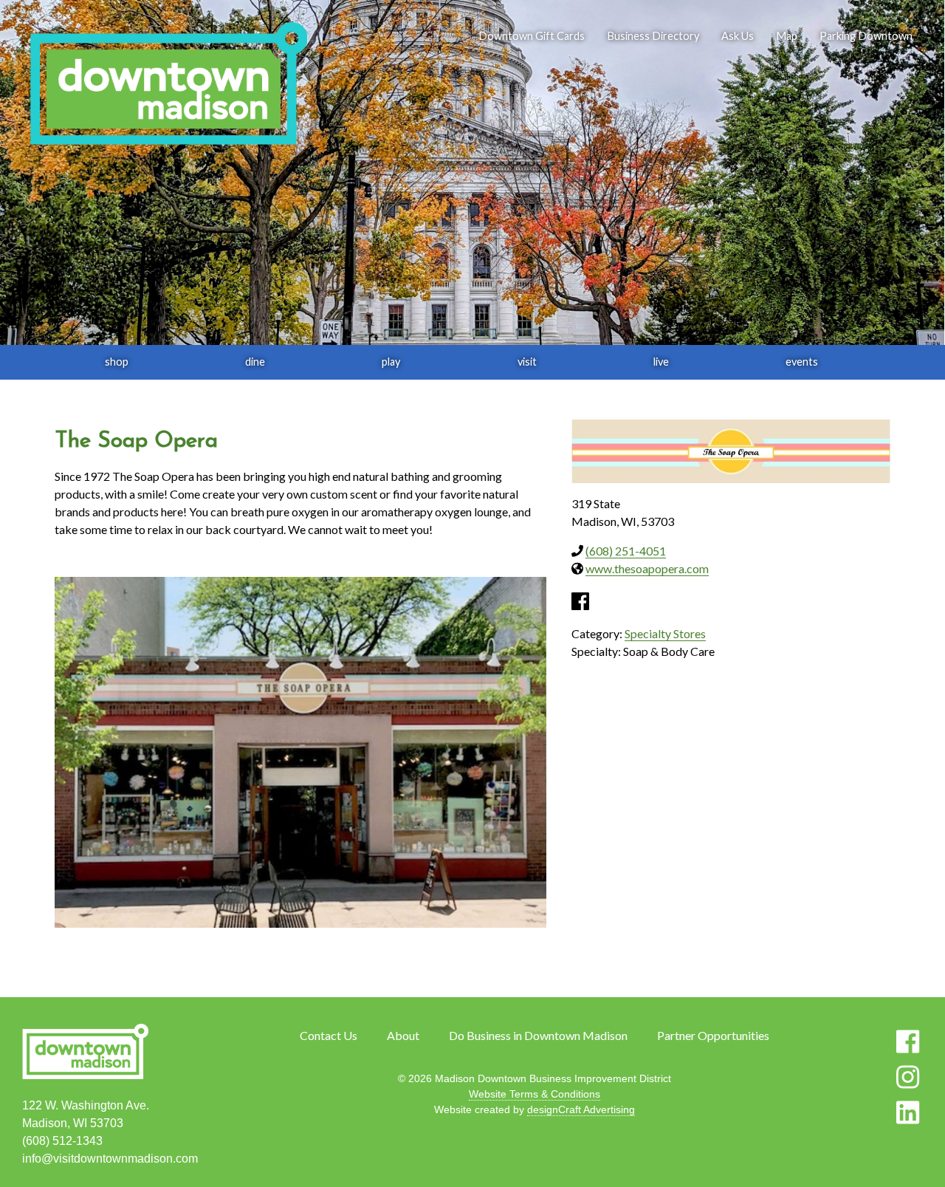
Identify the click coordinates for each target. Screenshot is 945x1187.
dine (255, 361)
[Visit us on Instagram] (907, 1077)
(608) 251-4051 (625, 551)
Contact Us (328, 1035)
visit (527, 361)
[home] (168, 85)
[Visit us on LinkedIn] (907, 1112)
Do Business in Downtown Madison (538, 1035)
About (403, 1035)
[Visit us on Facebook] (907, 1041)
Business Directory (653, 36)
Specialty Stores (665, 633)
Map (786, 36)
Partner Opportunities (713, 1035)
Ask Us (737, 36)
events (802, 361)
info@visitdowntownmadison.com (110, 1158)
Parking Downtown (866, 36)
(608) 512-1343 (62, 1141)
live (661, 361)
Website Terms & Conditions (534, 1094)
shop (116, 361)
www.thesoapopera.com (647, 568)
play (391, 361)
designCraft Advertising (581, 1109)
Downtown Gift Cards (531, 36)
